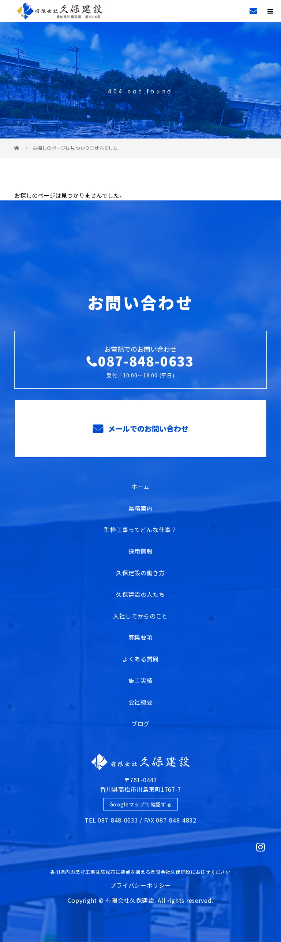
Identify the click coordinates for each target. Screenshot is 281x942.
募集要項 (140, 637)
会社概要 (140, 702)
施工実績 (140, 680)
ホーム (140, 486)
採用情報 (140, 551)
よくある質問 (140, 658)
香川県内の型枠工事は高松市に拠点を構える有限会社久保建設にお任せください (140, 871)
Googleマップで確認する (140, 804)
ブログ (140, 723)
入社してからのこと (140, 616)
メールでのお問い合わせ (147, 428)
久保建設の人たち (140, 594)
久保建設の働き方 (140, 572)
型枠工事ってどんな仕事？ (140, 529)
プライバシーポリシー (140, 885)
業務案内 (140, 508)
